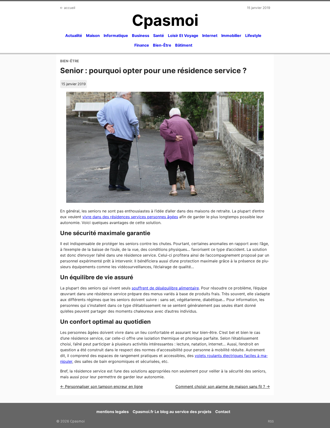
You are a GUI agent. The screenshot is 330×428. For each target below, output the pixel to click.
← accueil (67, 8)
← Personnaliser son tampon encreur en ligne (101, 386)
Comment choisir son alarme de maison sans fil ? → (222, 386)
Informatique (116, 35)
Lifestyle (253, 35)
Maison (93, 35)
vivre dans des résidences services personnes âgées (130, 216)
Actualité (73, 35)
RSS (271, 421)
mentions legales (112, 411)
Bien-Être (162, 45)
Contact (222, 411)
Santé (158, 35)
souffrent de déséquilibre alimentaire (165, 288)
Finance (141, 45)
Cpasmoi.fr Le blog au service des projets (172, 411)
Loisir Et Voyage (183, 35)
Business (140, 35)
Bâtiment (183, 45)
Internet (209, 35)
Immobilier (231, 35)
